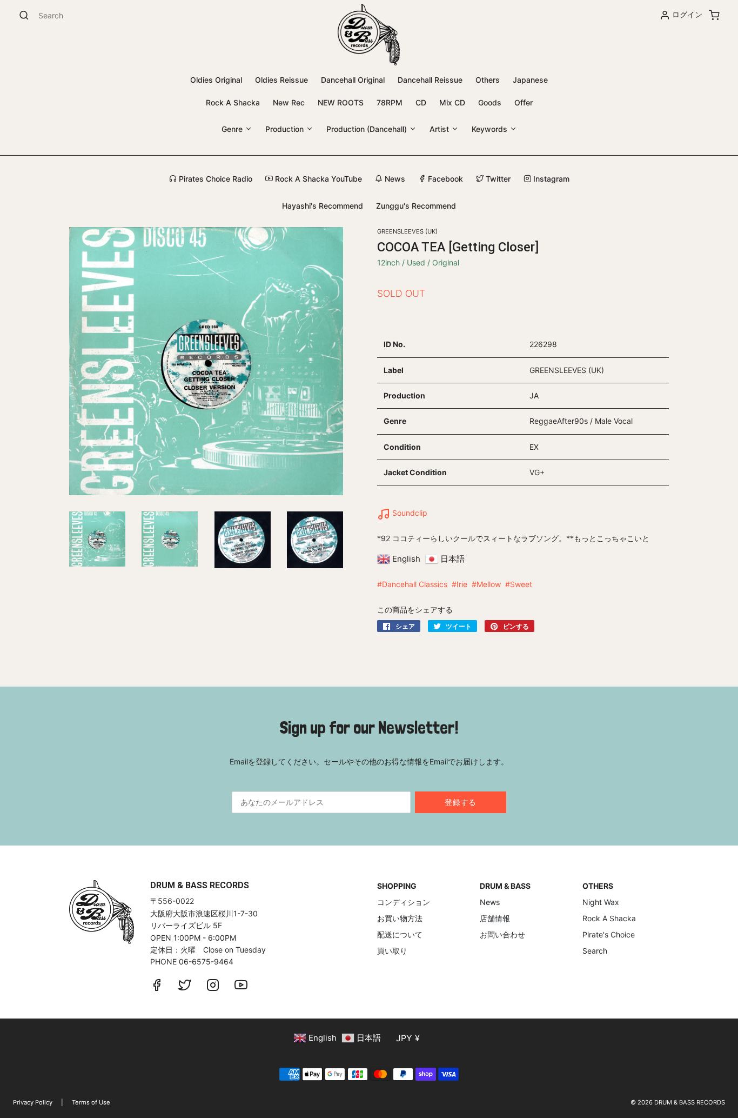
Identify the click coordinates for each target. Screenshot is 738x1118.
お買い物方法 (399, 918)
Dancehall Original (353, 79)
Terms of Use (91, 1102)
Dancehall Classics (414, 584)
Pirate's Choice (608, 934)
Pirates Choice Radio (214, 178)
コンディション (403, 902)
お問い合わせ (502, 934)
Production (285, 129)
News (394, 178)
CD (420, 102)
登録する (461, 802)
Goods (489, 102)
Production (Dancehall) (367, 129)
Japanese (530, 79)
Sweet (521, 584)
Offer (523, 102)
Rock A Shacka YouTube (317, 178)
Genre (233, 129)
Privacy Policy (32, 1102)
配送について (399, 934)
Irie (462, 584)
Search (594, 950)
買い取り (392, 950)
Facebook (444, 178)
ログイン (687, 14)
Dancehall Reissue (430, 79)
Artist (440, 129)
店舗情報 (495, 918)
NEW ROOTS (341, 102)
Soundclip (408, 512)
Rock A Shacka (233, 102)
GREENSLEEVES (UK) (407, 231)
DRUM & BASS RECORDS (689, 1102)
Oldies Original (216, 79)
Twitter (497, 178)
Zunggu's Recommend (416, 205)
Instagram (550, 178)
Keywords (490, 129)
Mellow (489, 584)
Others (487, 79)
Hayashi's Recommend (322, 205)
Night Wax (600, 902)
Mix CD (452, 102)
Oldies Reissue (281, 79)
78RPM (389, 102)
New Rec (289, 102)
